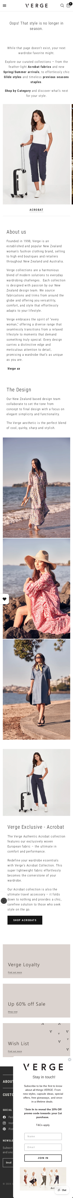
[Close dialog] (70, 1059)
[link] (43, 1179)
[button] (24, 920)
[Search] (62, 5)
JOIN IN (43, 1158)
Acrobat (37, 209)
